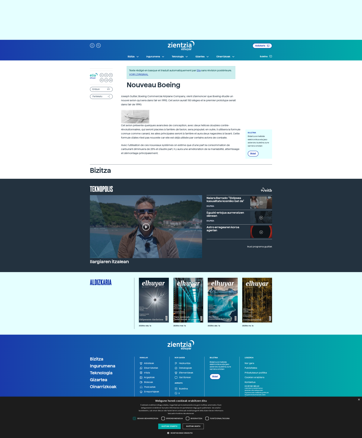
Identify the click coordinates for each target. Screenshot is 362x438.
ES (106, 75)
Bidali (253, 153)
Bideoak (148, 382)
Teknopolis (101, 189)
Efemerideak (185, 372)
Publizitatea (251, 368)
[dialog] (181, 417)
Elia (199, 70)
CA (106, 80)
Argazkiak (149, 377)
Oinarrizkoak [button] (223, 56)
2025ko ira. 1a (247, 326)
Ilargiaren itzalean (109, 261)
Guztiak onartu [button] (169, 426)
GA (111, 80)
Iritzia (147, 372)
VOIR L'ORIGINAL (138, 74)
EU (102, 75)
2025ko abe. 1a (214, 326)
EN (102, 80)
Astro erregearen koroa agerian (223, 228)
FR (111, 75)
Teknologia (101, 372)
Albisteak (149, 363)
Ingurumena (102, 365)
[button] (92, 45)
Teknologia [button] (178, 56)
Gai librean (185, 377)
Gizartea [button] (199, 56)
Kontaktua (250, 382)
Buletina (264, 56)
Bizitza (96, 358)
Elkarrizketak (151, 368)
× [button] (359, 400)
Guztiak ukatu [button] (193, 426)
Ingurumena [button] (153, 56)
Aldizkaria (260, 45)
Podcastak (150, 387)
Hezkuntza (184, 363)
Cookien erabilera (254, 377)
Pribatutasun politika (256, 372)
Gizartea (98, 379)
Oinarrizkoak (103, 386)
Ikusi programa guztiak (259, 246)
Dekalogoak (185, 368)
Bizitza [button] (131, 56)
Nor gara (249, 363)
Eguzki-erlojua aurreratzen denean (225, 214)
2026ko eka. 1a (145, 326)
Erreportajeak (151, 391)
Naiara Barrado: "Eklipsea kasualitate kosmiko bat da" (225, 199)
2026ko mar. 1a (179, 326)
